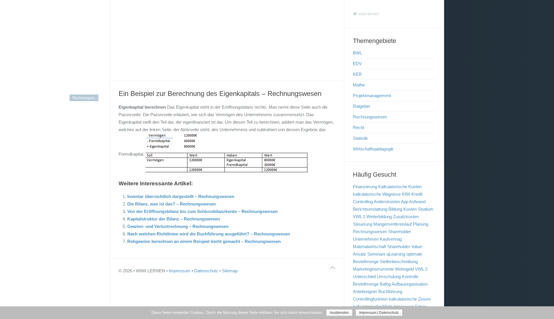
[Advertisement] (227, 40)
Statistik (360, 138)
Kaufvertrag (391, 239)
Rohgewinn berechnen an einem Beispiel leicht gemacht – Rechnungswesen (204, 241)
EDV (357, 63)
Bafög (385, 284)
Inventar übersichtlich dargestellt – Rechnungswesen (180, 196)
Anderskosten (387, 201)
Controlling (363, 201)
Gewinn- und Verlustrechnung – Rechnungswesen (178, 226)
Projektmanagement (372, 95)
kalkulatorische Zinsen (410, 299)
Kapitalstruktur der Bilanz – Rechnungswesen (173, 218)
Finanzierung (365, 186)
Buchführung (390, 291)
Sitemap (229, 270)
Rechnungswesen (87, 98)
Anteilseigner (365, 291)
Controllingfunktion (370, 299)
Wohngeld (404, 269)
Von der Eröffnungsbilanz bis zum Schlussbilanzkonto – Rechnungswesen (202, 211)
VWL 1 (359, 216)
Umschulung (389, 276)
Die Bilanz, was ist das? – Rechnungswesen (171, 203)
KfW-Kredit (412, 194)
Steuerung (362, 224)
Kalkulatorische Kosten (400, 186)
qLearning (396, 254)
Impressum (179, 270)
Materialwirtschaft (369, 246)
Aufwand (417, 201)
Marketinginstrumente (373, 269)
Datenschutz (206, 270)
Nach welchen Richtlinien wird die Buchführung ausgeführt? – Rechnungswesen (208, 233)
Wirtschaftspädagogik (373, 148)
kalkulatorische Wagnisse (377, 194)
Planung (420, 224)
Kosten (410, 209)
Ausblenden (339, 313)
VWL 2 (421, 269)
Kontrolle (410, 276)
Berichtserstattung (370, 209)
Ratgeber (361, 106)
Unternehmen (366, 239)
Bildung (395, 209)
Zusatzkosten (406, 216)
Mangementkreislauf (392, 224)
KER (357, 74)
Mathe (359, 84)
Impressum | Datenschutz (379, 313)
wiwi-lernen (368, 13)
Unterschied (364, 276)
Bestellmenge (366, 284)
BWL (357, 52)
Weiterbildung (379, 216)
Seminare (376, 254)
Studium (425, 209)
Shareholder (399, 231)
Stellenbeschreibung (399, 261)
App (404, 201)
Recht (358, 127)
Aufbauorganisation (410, 284)
